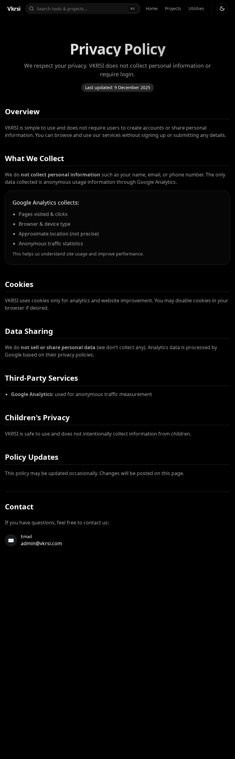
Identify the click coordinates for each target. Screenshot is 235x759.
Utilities (196, 8)
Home (152, 8)
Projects (173, 8)
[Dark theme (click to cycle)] (222, 8)
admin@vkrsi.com (41, 543)
